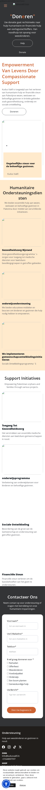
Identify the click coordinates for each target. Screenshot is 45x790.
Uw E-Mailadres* (15, 633)
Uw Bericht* (12, 689)
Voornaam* (12, 621)
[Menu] (5, 6)
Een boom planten (17, 680)
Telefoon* (11, 646)
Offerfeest (14, 666)
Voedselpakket (16, 673)
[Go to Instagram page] (9, 747)
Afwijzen (23, 785)
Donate (22, 52)
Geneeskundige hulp (18, 684)
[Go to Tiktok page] (14, 747)
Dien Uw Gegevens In (21, 710)
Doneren (14, 111)
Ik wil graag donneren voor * (20, 659)
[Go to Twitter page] (20, 747)
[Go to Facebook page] (3, 747)
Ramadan (13, 663)
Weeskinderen (16, 670)
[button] (6, 783)
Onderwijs (14, 677)
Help (22, 43)
